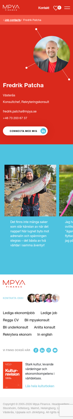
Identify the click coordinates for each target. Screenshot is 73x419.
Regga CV (11, 320)
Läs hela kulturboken (39, 386)
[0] (55, 7)
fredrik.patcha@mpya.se (20, 111)
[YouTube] (55, 350)
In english (44, 334)
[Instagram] (48, 350)
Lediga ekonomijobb (19, 313)
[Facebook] (35, 350)
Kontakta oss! (13, 298)
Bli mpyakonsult (37, 320)
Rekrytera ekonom (17, 334)
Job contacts (13, 20)
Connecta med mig (23, 130)
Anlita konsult (44, 327)
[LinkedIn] (42, 350)
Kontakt (43, 8)
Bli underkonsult (15, 327)
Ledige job (49, 313)
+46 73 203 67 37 (15, 118)
